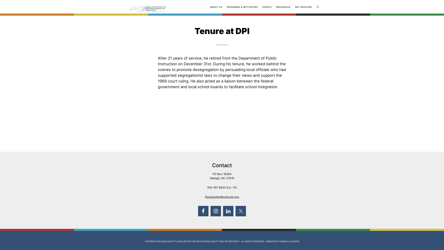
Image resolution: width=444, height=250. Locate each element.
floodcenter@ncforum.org (222, 197)
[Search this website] (318, 7)
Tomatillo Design (289, 241)
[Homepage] (154, 7)
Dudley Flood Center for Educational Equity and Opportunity (203, 241)
